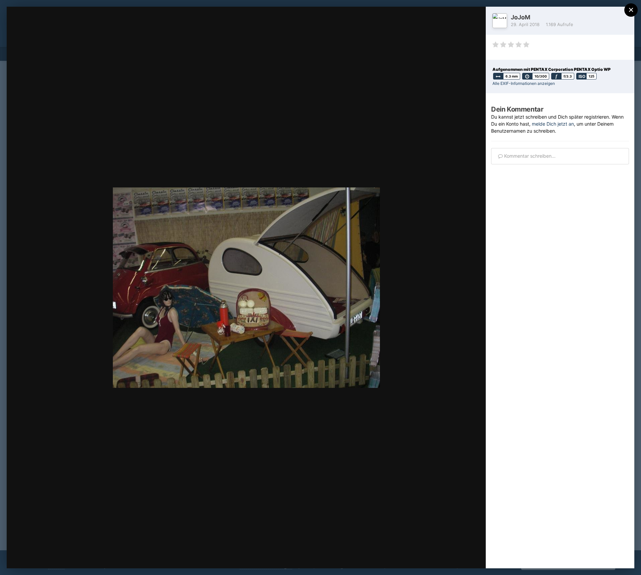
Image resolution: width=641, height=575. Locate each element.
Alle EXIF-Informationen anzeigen (523, 83)
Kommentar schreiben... (529, 156)
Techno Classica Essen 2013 (68, 24)
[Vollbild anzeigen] (474, 18)
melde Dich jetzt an (553, 124)
